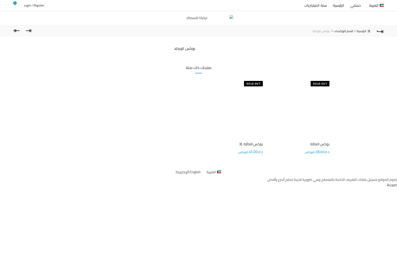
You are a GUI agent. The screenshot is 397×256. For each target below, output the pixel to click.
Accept (392, 185)
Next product (17, 31)
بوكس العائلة (319, 144)
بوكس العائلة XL (251, 144)
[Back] (380, 31)
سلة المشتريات (315, 5)
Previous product (28, 31)
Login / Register (34, 5)
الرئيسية (338, 5)
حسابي (355, 5)
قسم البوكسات (343, 31)
